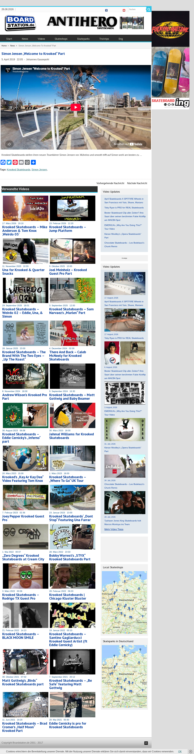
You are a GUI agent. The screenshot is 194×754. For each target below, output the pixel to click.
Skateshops (61, 38)
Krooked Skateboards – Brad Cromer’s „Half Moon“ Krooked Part (24, 727)
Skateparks (83, 38)
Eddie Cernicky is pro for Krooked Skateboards (67, 725)
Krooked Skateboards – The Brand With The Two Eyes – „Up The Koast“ (24, 356)
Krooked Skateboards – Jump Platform (67, 229)
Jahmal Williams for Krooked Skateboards (71, 436)
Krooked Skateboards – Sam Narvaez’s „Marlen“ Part (71, 311)
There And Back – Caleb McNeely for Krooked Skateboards (67, 356)
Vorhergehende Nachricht (110, 183)
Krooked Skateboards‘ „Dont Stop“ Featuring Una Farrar (71, 518)
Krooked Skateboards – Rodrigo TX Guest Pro (20, 596)
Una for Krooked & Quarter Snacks (23, 271)
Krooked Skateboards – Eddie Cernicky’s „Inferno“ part (21, 438)
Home (4, 46)
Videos (41, 38)
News (25, 38)
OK (180, 751)
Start (9, 38)
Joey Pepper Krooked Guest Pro (23, 518)
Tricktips (104, 38)
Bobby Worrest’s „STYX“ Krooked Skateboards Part (69, 557)
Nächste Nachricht (137, 183)
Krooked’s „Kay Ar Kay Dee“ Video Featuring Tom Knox (22, 479)
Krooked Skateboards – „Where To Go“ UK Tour (67, 479)
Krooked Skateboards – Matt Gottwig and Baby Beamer (72, 396)
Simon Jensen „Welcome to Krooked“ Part (33, 53)
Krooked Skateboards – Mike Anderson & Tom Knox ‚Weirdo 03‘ (24, 231)
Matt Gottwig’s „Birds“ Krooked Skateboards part (23, 682)
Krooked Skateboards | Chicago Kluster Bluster (67, 596)
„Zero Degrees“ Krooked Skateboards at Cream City (23, 557)
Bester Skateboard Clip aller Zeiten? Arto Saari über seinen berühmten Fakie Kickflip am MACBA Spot (125, 216)
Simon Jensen (39, 169)
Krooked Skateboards (18, 169)
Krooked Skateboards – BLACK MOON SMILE (20, 636)
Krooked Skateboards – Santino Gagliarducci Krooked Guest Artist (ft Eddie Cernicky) (68, 639)
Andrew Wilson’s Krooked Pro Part (24, 396)
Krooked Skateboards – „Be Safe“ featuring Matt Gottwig (70, 684)
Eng (121, 38)
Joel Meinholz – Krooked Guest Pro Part (68, 271)
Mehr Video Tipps (113, 529)
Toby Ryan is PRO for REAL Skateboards (124, 207)
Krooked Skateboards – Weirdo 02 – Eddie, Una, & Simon (22, 313)
